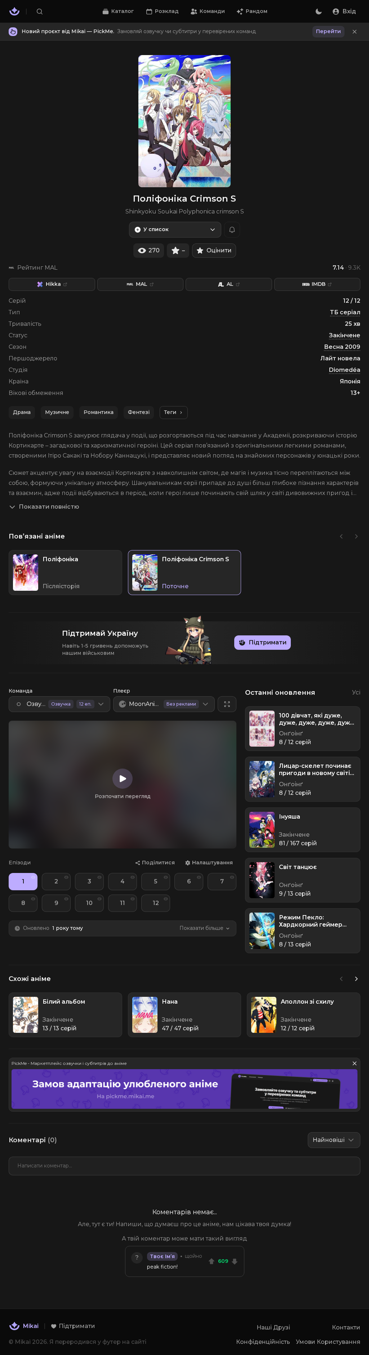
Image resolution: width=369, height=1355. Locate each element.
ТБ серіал (345, 312)
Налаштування (212, 862)
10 (89, 903)
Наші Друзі (273, 1327)
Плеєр (121, 691)
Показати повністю (49, 506)
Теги (170, 412)
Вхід (349, 11)
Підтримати (267, 642)
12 (156, 903)
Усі (356, 692)
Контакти (346, 1327)
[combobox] (175, 230)
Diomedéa (344, 369)
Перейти (328, 31)
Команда (20, 691)
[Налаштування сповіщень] (232, 230)
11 (122, 903)
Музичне (57, 412)
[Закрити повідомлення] (354, 31)
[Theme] (318, 11)
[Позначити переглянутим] (33, 877)
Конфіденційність (263, 1341)
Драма (22, 412)
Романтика (99, 412)
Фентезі (139, 412)
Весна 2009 (342, 346)
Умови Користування (328, 1341)
